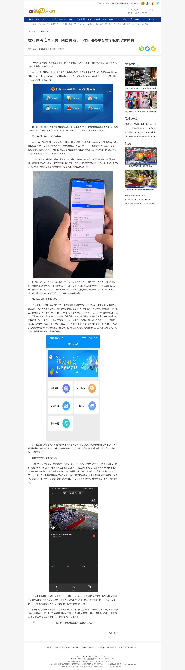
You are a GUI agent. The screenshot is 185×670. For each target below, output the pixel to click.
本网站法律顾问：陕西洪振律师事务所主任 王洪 (92, 656)
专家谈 (59, 24)
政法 (104, 19)
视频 (89, 19)
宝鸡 (101, 24)
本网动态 (58, 647)
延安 (119, 24)
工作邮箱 (101, 647)
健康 (137, 19)
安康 (133, 24)
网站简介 (49, 647)
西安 (97, 24)
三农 (144, 19)
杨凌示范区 (144, 24)
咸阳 (106, 24)
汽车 (75, 24)
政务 (71, 19)
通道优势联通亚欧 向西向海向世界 (140, 166)
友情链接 (67, 647)
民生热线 (63, 19)
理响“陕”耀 (80, 19)
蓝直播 (97, 19)
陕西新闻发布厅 (134, 3)
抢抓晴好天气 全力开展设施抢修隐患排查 (140, 189)
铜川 (110, 24)
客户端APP (106, 3)
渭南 (115, 24)
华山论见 (81, 24)
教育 (111, 19)
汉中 (128, 24)
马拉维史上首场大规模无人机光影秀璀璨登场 (140, 204)
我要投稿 (84, 647)
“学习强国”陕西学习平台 (120, 3)
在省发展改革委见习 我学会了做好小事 (138, 199)
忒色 (70, 24)
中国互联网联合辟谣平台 (127, 647)
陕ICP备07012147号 (78, 659)
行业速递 (45, 31)
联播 (48, 24)
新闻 (37, 19)
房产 (131, 19)
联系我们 (92, 647)
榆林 (124, 24)
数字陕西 (152, 19)
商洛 (137, 24)
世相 (34, 24)
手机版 (99, 3)
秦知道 (65, 24)
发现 (39, 24)
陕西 (44, 19)
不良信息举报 (111, 647)
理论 (43, 24)
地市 (91, 24)
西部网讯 (52, 19)
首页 (31, 19)
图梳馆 (53, 24)
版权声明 (75, 647)
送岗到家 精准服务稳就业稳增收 (135, 195)
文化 (117, 19)
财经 (124, 19)
